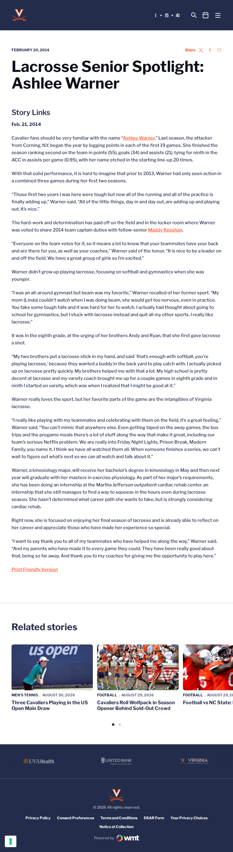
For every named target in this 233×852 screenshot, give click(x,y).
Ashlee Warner (139, 138)
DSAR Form (154, 818)
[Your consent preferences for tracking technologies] (10, 841)
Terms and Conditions (118, 818)
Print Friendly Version (35, 569)
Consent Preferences (75, 818)
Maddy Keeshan (165, 230)
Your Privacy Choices (189, 818)
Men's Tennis (25, 695)
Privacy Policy (38, 818)
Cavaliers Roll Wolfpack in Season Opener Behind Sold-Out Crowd (136, 705)
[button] (113, 724)
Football (107, 695)
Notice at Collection (116, 826)
